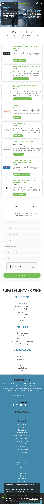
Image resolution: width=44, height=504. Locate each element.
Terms (22, 476)
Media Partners (22, 465)
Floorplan (22, 317)
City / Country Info (22, 344)
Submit (22, 275)
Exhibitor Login (22, 433)
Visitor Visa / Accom (22, 450)
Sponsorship (22, 430)
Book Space (22, 304)
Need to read (22, 479)
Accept (33, 501)
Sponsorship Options (22, 309)
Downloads (22, 312)
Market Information (22, 452)
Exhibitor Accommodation (22, 435)
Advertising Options (22, 306)
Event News (22, 481)
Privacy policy (30, 395)
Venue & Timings (22, 336)
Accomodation (22, 315)
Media (22, 371)
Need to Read (22, 368)
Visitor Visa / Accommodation (22, 341)
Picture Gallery (22, 360)
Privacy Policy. (12, 500)
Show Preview (20, 447)
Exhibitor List (22, 357)
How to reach (22, 339)
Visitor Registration (22, 333)
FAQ (22, 320)
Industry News (22, 362)
